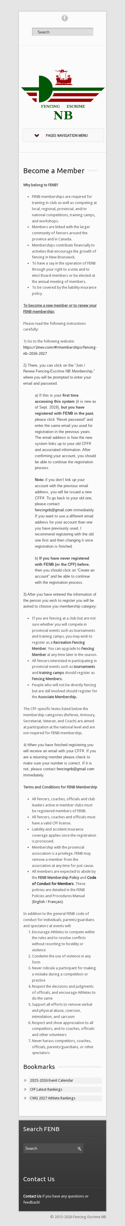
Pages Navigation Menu (67, 136)
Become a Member (54, 170)
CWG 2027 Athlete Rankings (52, 1098)
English (39, 901)
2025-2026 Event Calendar (51, 1080)
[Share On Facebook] (64, 18)
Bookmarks (39, 1066)
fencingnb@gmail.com (53, 510)
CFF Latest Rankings (46, 1089)
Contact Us (32, 1196)
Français (55, 901)
